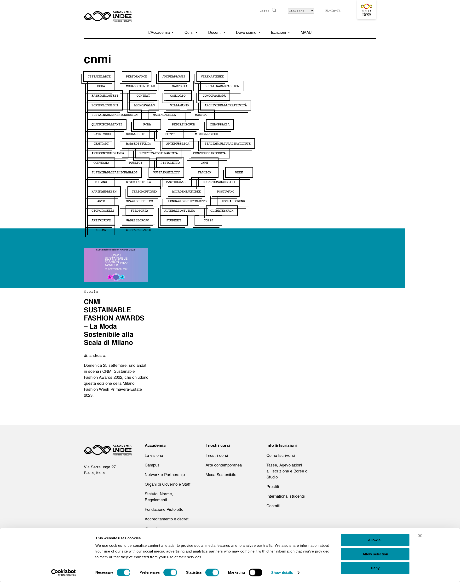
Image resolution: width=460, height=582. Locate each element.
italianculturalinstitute (228, 143)
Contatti (273, 505)
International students (285, 496)
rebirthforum (183, 124)
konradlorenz (233, 201)
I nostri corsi (217, 455)
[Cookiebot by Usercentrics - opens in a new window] (64, 572)
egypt (170, 134)
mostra (201, 115)
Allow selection (375, 554)
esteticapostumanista (158, 153)
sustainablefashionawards (115, 172)
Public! (135, 163)
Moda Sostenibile (221, 474)
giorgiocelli (103, 211)
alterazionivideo (179, 211)
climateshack (221, 211)
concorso (177, 95)
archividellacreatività (226, 105)
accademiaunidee (186, 191)
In (333, 10)
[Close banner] (420, 535)
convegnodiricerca (209, 153)
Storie (91, 291)
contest (143, 95)
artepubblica (177, 143)
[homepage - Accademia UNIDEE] (108, 451)
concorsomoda (214, 95)
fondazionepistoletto (187, 201)
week (239, 172)
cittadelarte (99, 76)
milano (101, 182)
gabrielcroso (137, 220)
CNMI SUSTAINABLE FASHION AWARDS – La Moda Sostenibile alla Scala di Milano (114, 322)
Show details (282, 572)
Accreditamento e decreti (167, 519)
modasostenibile (140, 86)
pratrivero (101, 134)
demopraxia (220, 124)
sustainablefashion (222, 86)
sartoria (179, 86)
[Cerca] (273, 10)
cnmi (204, 163)
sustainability (166, 172)
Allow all (375, 540)
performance (136, 76)
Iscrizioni (278, 32)
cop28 (208, 220)
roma (147, 124)
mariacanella (164, 115)
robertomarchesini (219, 182)
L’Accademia (159, 32)
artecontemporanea (108, 153)
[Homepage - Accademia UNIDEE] (108, 13)
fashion (204, 172)
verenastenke (212, 76)
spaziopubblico (139, 201)
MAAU (306, 32)
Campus (152, 465)
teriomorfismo (144, 191)
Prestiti (272, 486)
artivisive (101, 220)
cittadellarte (138, 230)
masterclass (176, 182)
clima (101, 230)
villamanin (179, 105)
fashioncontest (105, 95)
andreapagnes (173, 76)
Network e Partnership (165, 474)
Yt (339, 10)
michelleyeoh (206, 134)
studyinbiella (138, 182)
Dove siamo (246, 32)
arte (101, 201)
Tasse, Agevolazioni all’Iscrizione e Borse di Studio (287, 471)
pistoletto (170, 163)
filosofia (139, 211)
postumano (225, 191)
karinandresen (104, 191)
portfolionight (105, 105)
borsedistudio (138, 143)
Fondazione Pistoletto (164, 509)
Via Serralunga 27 (100, 467)
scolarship (135, 134)
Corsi (189, 32)
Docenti (214, 32)
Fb (327, 10)
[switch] (170, 572)
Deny (375, 568)
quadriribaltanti (107, 124)
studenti (174, 220)
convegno (101, 163)
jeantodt (101, 143)
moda (101, 86)
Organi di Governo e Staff (167, 484)
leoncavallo (144, 105)
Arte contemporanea (224, 465)
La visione (154, 455)
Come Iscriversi (280, 455)
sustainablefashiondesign (115, 115)
